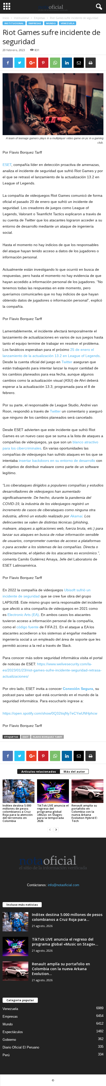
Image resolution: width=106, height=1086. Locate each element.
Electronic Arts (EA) (23, 615)
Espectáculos (13, 1032)
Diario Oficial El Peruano (21, 1047)
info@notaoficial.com (63, 885)
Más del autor (74, 771)
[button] (98, 7)
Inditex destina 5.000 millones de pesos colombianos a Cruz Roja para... (67, 917)
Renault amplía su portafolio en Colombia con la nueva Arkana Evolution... (61, 968)
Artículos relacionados (38, 771)
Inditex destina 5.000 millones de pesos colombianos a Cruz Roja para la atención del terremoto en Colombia (18, 813)
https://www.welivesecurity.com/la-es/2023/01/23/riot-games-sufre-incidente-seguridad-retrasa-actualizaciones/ (52, 670)
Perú (6, 1055)
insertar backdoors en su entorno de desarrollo (57, 460)
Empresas (39, 18)
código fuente (27, 627)
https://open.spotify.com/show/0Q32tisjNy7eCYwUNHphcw (50, 713)
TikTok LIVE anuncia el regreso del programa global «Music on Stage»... (65, 942)
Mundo (51, 23)
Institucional (21, 18)
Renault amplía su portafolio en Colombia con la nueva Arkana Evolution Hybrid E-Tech (85, 813)
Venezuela (67, 23)
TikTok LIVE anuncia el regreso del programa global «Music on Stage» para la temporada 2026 (53, 813)
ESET (7, 165)
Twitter (66, 362)
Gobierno (9, 1040)
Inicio (6, 18)
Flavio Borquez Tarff (47, 736)
